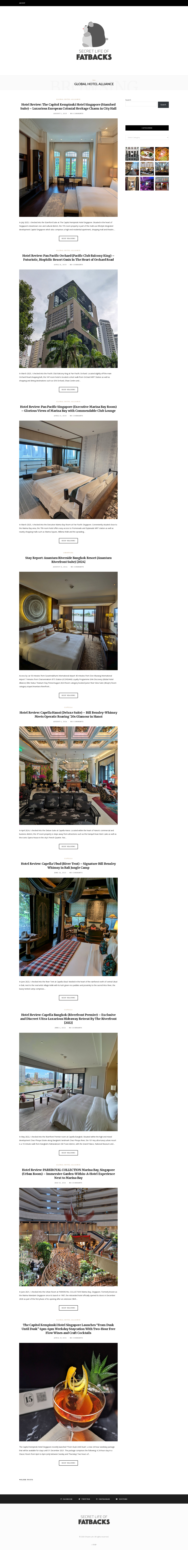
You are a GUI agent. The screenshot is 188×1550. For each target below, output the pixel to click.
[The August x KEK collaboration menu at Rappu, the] (147, 183)
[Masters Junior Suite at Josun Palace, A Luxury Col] (132, 183)
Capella (68, 707)
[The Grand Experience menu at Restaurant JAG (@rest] (147, 154)
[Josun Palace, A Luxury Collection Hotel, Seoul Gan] (132, 169)
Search (128, 100)
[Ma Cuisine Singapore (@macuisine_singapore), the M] (162, 183)
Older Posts (26, 1480)
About (22, 3)
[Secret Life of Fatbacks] (94, 40)
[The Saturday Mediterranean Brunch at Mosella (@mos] (162, 169)
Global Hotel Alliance (68, 99)
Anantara (68, 553)
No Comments (76, 113)
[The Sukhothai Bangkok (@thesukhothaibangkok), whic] (132, 154)
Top (94, 1545)
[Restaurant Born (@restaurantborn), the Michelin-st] (147, 169)
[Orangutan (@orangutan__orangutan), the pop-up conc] (162, 154)
